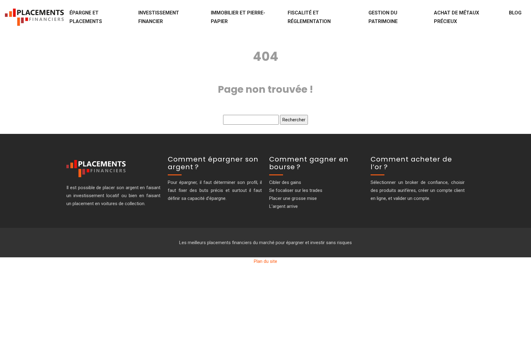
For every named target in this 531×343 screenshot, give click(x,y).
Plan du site (265, 261)
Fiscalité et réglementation (309, 17)
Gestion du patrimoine (383, 17)
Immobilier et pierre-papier (238, 17)
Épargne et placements (85, 17)
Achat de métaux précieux (456, 17)
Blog (515, 13)
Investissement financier (158, 17)
